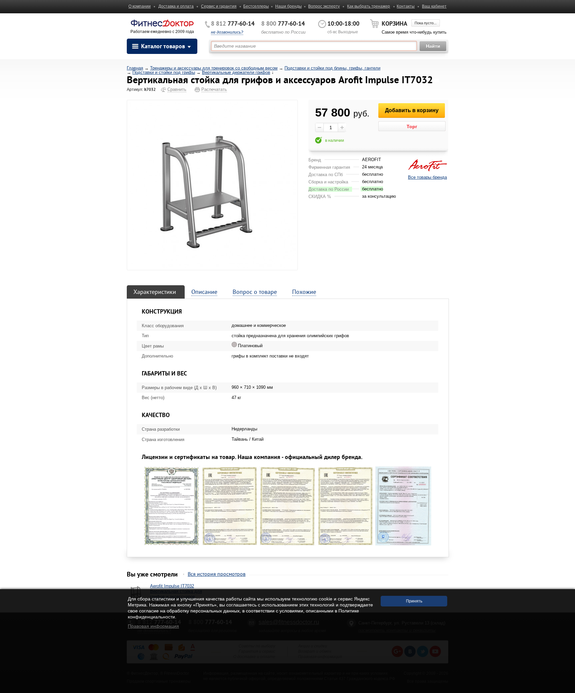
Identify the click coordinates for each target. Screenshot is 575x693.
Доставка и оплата (176, 6)
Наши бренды (288, 6)
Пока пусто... (426, 23)
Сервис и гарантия (219, 6)
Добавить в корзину (412, 110)
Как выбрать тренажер (368, 6)
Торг (412, 126)
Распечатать (214, 89)
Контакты (406, 6)
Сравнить (176, 89)
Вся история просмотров (217, 574)
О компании (139, 6)
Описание (204, 292)
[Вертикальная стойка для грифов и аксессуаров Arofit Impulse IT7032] (212, 184)
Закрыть (564, 689)
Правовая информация (153, 626)
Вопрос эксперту (324, 6)
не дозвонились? (227, 32)
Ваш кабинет (434, 6)
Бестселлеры (256, 6)
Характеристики (154, 292)
